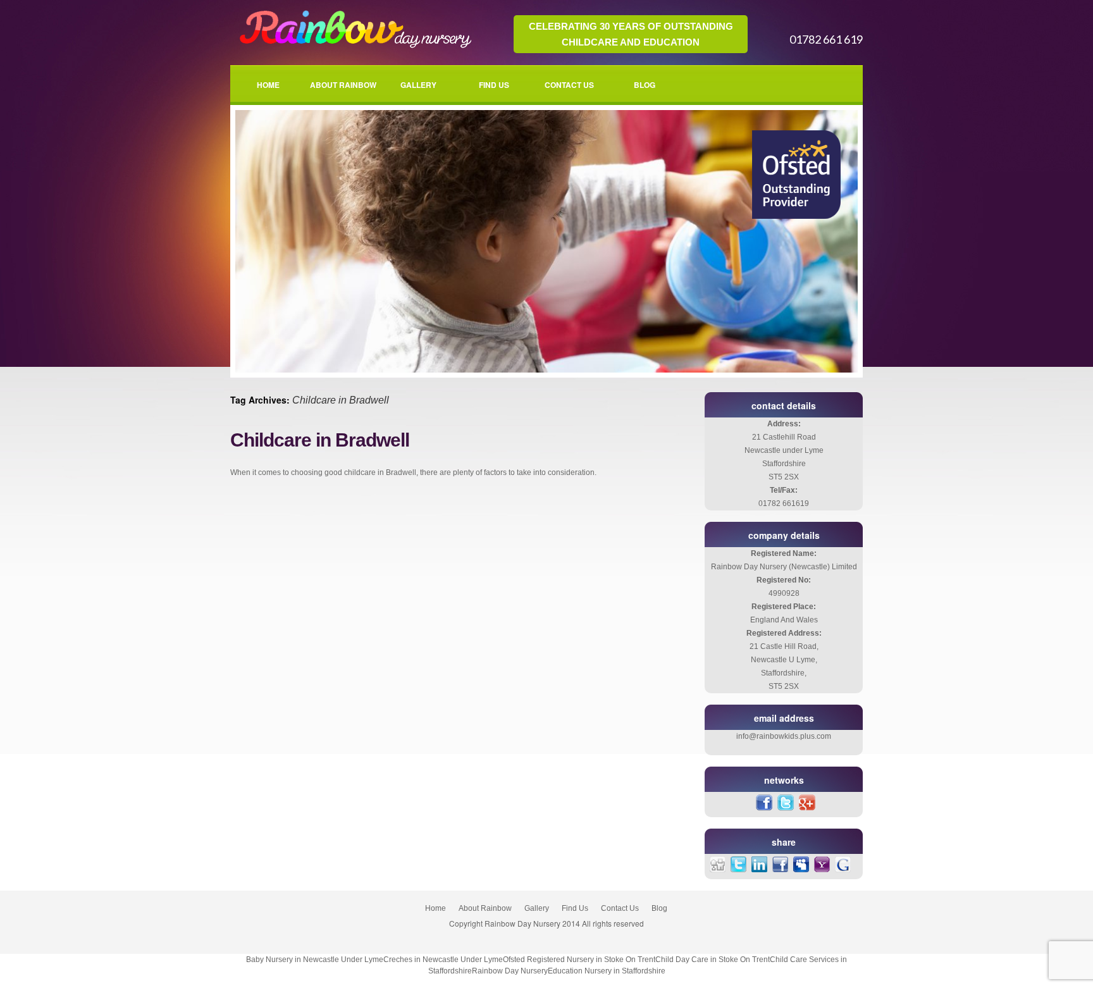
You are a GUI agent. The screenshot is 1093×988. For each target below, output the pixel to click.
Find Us (494, 84)
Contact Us (569, 84)
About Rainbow (343, 84)
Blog (644, 84)
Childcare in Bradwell (319, 439)
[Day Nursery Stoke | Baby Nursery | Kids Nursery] (353, 47)
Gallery (418, 84)
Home (268, 84)
